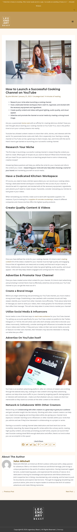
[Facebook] (23, 444)
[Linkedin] (34, 444)
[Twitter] (27, 444)
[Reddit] (31, 444)
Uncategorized (38, 96)
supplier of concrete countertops (41, 199)
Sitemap (60, 529)
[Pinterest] (38, 444)
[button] (74, 10)
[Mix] (46, 444)
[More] (54, 444)
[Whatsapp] (50, 444)
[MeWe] (42, 444)
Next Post (70, 491)
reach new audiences (42, 316)
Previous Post (8, 491)
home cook (26, 123)
